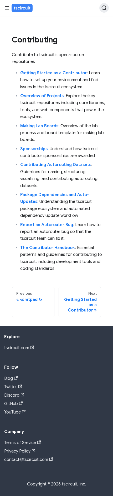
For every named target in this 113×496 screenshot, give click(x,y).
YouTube (12, 412)
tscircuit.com (16, 348)
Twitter (10, 387)
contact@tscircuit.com (26, 459)
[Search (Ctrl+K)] (104, 8)
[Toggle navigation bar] (6, 8)
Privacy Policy (17, 451)
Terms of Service (20, 442)
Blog (8, 378)
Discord (11, 395)
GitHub (11, 403)
